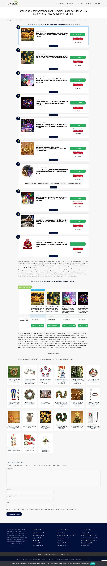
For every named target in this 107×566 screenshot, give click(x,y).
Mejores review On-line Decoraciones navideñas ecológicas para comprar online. (45, 381)
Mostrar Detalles (53, 46)
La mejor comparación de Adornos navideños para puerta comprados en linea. (93, 381)
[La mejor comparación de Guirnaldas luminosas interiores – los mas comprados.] (77, 394)
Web (8, 503)
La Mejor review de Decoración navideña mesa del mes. (29, 426)
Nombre (9, 489)
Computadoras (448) (63, 538)
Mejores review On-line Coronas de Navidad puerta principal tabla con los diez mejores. (93, 426)
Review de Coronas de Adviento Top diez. (45, 403)
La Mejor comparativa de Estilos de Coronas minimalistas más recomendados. (45, 449)
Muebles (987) (85, 545)
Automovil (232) (62, 543)
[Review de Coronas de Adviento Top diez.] (45, 394)
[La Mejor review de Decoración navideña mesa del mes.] (30, 417)
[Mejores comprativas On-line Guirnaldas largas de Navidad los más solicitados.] (61, 417)
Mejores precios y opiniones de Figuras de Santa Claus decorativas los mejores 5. (13, 449)
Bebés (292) (60, 540)
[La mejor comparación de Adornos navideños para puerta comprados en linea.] (93, 372)
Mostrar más (53, 187)
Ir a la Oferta (77, 34)
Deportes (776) (37, 540)
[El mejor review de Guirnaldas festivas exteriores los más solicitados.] (45, 417)
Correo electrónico (12, 496)
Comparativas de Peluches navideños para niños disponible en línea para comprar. (14, 404)
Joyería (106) (85, 533)
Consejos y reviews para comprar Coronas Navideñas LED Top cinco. (14, 381)
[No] (105, 563)
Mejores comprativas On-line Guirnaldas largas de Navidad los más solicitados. (61, 426)
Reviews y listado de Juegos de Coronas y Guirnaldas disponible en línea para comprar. (29, 381)
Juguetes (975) (37, 538)
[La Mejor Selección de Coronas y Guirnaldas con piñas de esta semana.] (30, 394)
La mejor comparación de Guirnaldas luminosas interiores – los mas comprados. (77, 404)
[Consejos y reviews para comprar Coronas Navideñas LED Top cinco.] (14, 372)
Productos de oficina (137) (89, 535)
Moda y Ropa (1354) (38, 535)
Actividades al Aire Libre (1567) (66, 535)
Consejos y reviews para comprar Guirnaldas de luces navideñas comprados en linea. (13, 426)
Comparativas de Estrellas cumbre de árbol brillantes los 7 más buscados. (77, 426)
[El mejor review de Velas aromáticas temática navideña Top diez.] (30, 440)
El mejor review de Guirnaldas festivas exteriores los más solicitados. (45, 426)
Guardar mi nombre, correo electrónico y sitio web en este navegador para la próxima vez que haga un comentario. (43, 509)
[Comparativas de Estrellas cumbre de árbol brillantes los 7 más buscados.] (77, 417)
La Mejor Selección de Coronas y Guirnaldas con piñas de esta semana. (30, 403)
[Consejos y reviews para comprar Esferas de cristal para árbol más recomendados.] (77, 372)
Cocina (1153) (61, 533)
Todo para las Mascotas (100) (90, 538)
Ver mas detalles (38, 326)
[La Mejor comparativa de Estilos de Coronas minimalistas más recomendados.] (45, 440)
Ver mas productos (24, 287)
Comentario (10, 469)
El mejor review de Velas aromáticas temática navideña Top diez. (29, 449)
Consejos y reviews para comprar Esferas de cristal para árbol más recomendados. (77, 381)
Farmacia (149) (61, 545)
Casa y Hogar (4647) (39, 533)
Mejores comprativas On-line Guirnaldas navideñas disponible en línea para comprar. (61, 404)
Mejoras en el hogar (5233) (89, 540)
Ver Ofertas (78, 42)
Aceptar (93, 563)
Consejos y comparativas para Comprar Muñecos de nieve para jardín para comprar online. (61, 381)
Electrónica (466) (38, 545)
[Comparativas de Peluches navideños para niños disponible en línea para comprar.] (14, 394)
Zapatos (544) (37, 543)
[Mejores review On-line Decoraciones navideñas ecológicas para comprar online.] (45, 372)
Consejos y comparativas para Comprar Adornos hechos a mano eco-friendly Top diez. (93, 404)
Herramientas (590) (87, 543)
